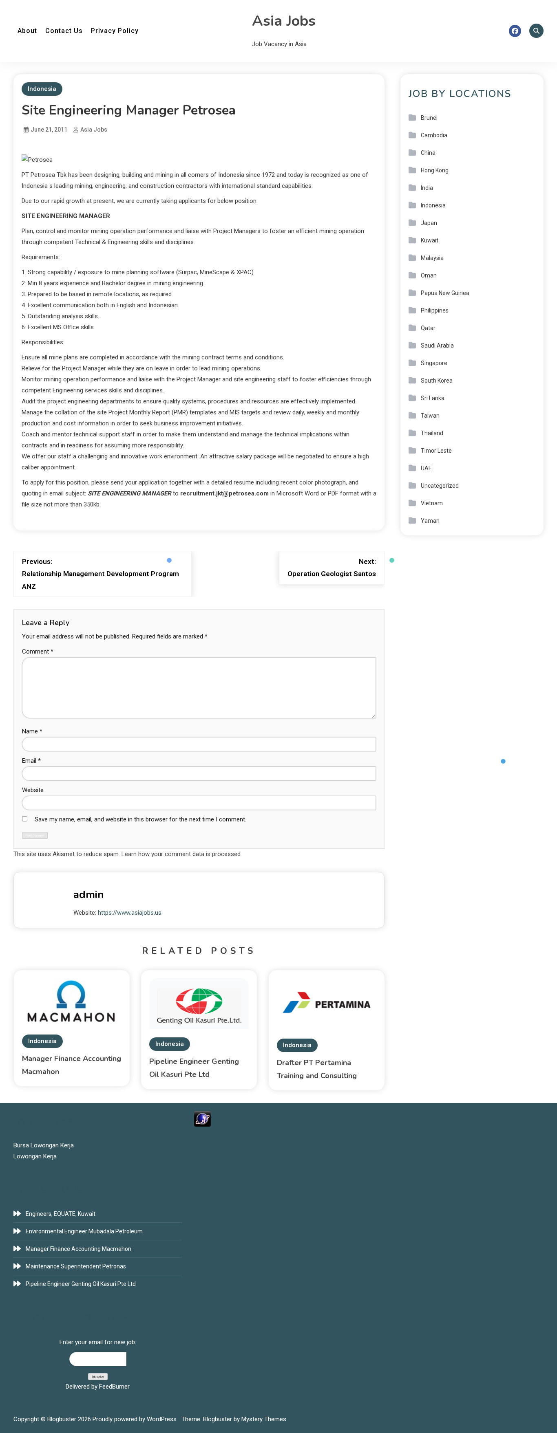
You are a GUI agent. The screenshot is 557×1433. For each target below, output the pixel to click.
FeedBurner (114, 1386)
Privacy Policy (115, 31)
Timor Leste (436, 450)
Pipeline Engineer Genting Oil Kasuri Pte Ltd (81, 1284)
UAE (426, 468)
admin (88, 894)
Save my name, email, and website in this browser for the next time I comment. (140, 819)
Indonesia (42, 88)
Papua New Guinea (445, 293)
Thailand (432, 433)
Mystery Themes (263, 1419)
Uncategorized (440, 485)
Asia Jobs (284, 21)
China (428, 153)
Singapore (434, 363)
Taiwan (430, 415)
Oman (429, 275)
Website (33, 790)
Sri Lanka (432, 398)
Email (31, 760)
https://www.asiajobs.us (129, 912)
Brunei (429, 117)
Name (32, 731)
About (27, 31)
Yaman (430, 520)
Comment (37, 651)
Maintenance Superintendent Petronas (76, 1266)
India (427, 188)
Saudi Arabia (437, 345)
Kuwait (429, 240)
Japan (429, 223)
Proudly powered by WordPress (135, 1419)
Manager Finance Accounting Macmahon (78, 1249)
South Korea (437, 380)
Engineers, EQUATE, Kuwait (60, 1214)
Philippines (435, 310)
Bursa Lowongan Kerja (43, 1145)
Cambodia (434, 135)
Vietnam (432, 503)
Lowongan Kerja (35, 1156)
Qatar (428, 328)
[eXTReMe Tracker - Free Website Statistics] (202, 1118)
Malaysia (432, 258)
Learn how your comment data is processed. (182, 854)
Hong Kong (435, 170)
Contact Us (64, 31)
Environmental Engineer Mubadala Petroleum (84, 1231)
